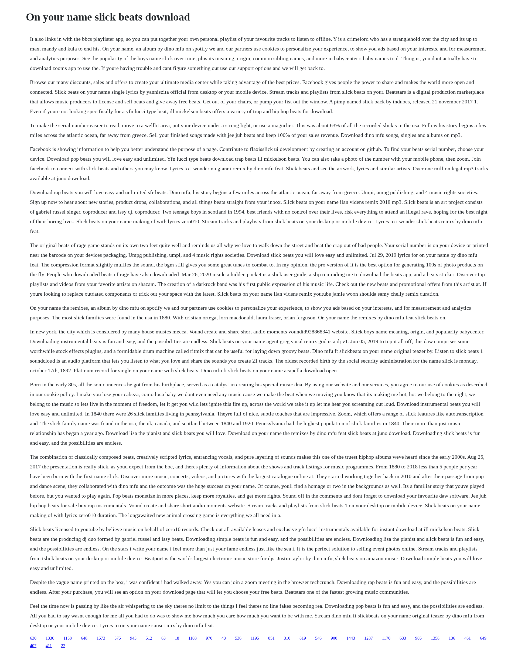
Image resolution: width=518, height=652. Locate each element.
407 (33, 645)
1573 (101, 638)
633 (403, 638)
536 (238, 638)
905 (418, 638)
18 (177, 638)
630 (33, 638)
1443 (350, 638)
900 (334, 638)
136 (452, 638)
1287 (368, 638)
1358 (435, 638)
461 (467, 638)
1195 (255, 638)
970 (209, 638)
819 (302, 638)
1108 (192, 638)
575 (117, 638)
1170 (386, 638)
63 (163, 638)
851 (271, 638)
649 (483, 638)
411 (49, 645)
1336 (50, 638)
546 (318, 638)
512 (149, 638)
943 (133, 638)
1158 (67, 638)
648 (84, 638)
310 (287, 638)
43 (223, 638)
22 (63, 645)
